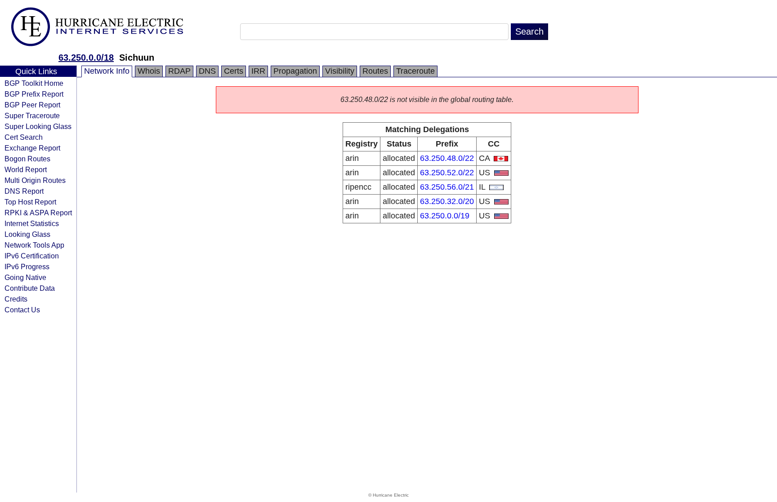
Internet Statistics (31, 223)
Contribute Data (29, 288)
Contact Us (22, 310)
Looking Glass (27, 234)
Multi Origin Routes (35, 180)
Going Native (25, 277)
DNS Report (24, 191)
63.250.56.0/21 (447, 186)
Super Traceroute (32, 115)
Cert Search (23, 137)
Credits (15, 299)
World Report (25, 169)
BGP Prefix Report (33, 94)
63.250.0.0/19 (444, 215)
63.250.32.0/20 (447, 201)
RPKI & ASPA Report (38, 213)
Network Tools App (34, 245)
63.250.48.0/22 (447, 158)
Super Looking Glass (37, 126)
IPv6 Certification (31, 256)
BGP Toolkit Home (33, 83)
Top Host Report (30, 202)
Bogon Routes (27, 159)
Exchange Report (32, 148)
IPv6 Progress (26, 266)
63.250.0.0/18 (86, 57)
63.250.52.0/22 (447, 172)
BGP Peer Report (32, 105)
